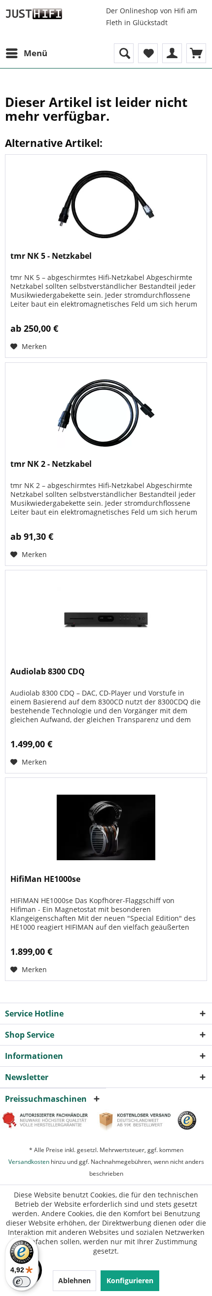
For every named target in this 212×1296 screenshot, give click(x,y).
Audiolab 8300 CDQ (47, 671)
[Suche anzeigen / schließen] (124, 53)
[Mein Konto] (172, 53)
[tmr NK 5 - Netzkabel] (106, 204)
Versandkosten (28, 1161)
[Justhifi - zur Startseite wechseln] (34, 13)
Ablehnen (74, 1280)
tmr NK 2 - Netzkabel (51, 464)
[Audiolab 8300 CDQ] (106, 619)
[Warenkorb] (196, 53)
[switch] (22, 1281)
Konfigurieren (129, 1280)
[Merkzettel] (148, 53)
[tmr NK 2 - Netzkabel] (106, 412)
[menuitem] (26, 53)
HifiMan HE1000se (45, 879)
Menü (35, 53)
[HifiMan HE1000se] (106, 827)
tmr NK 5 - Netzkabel (51, 256)
